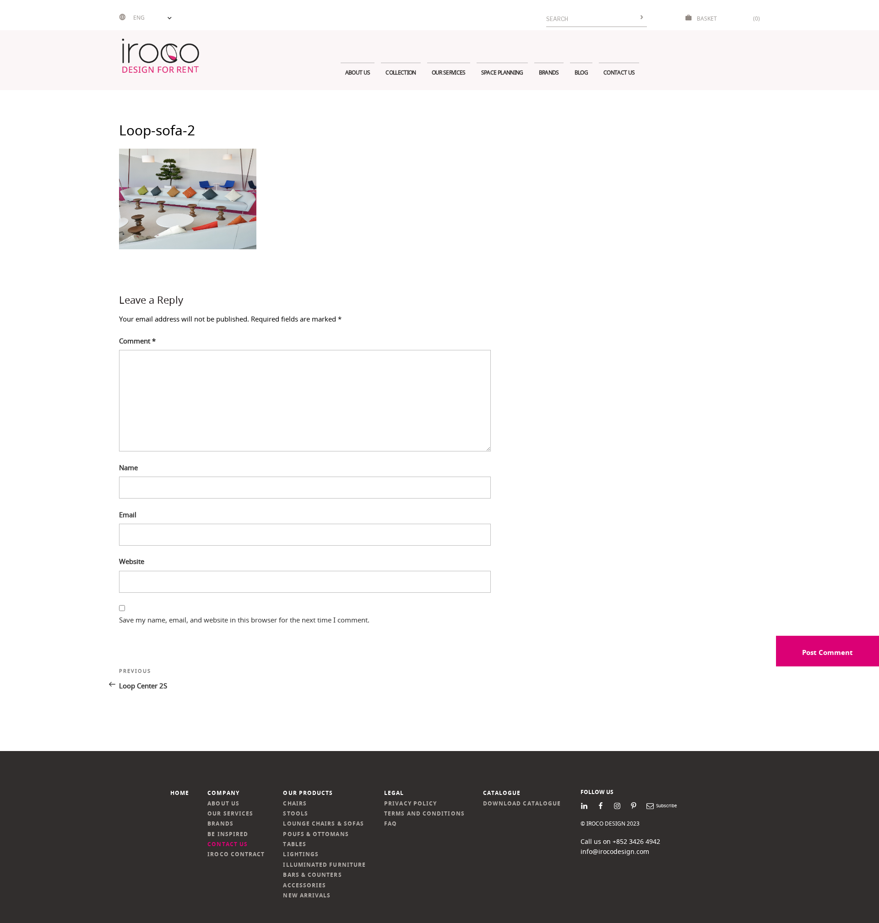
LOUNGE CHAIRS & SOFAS (323, 823)
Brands (549, 72)
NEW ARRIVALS (307, 895)
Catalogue (502, 793)
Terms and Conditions (424, 813)
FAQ (390, 823)
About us (357, 72)
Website (131, 561)
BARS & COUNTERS (312, 875)
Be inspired (227, 834)
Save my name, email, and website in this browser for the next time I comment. (244, 619)
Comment (137, 340)
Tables (294, 844)
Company (223, 793)
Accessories (304, 885)
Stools (295, 813)
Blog (581, 72)
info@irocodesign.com (615, 851)
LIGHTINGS (301, 854)
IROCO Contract (236, 854)
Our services (449, 72)
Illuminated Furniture (324, 865)
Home (179, 793)
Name (128, 467)
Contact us (619, 72)
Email (127, 514)
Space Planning (502, 72)
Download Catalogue (522, 803)
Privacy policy (410, 803)
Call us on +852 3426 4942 (620, 841)
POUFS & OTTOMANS (315, 834)
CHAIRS (294, 803)
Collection (400, 72)
